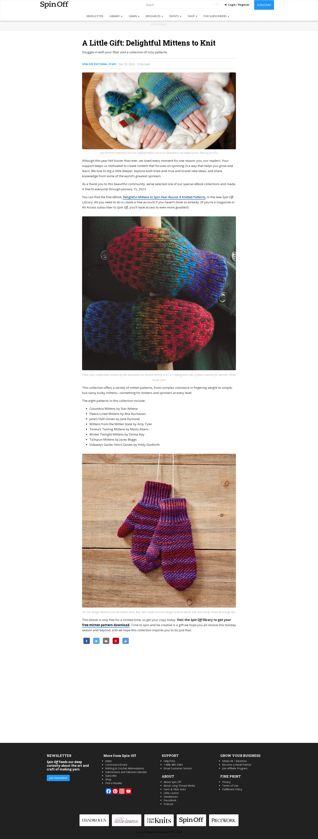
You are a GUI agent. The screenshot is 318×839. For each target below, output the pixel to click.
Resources (153, 16)
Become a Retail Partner (236, 764)
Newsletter (94, 16)
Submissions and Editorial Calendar (126, 772)
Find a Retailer (113, 783)
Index (108, 761)
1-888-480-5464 (173, 764)
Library (115, 16)
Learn (133, 16)
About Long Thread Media (179, 785)
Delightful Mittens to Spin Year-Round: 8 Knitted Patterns (164, 197)
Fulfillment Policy (232, 789)
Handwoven (171, 796)
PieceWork (170, 800)
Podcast (168, 804)
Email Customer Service (178, 768)
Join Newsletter (58, 778)
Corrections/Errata (116, 764)
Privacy (226, 782)
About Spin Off (172, 782)
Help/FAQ (169, 761)
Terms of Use (230, 785)
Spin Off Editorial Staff (99, 64)
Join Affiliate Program (235, 768)
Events (174, 16)
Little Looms (171, 793)
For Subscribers (215, 16)
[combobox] (182, 5)
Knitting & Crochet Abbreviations (124, 768)
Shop (191, 16)
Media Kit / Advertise (234, 761)
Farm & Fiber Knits (175, 789)
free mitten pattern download (105, 625)
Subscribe (264, 5)
